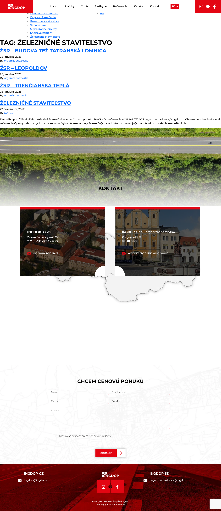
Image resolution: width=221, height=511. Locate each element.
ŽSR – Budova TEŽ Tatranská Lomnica (53, 51)
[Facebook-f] (214, 6)
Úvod (53, 6)
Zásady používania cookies (111, 504)
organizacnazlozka (16, 60)
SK (173, 6)
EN (102, 13)
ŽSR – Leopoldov (23, 68)
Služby (99, 6)
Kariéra (139, 6)
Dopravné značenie (43, 17)
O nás (84, 6)
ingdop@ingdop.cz (45, 253)
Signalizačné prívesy (43, 29)
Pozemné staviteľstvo (44, 21)
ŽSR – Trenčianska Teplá (34, 86)
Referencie (120, 6)
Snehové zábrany (41, 32)
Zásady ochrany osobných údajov (110, 501)
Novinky (69, 6)
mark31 (9, 113)
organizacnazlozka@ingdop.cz (148, 253)
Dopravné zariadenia (44, 13)
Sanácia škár (38, 25)
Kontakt (155, 6)
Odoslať (106, 453)
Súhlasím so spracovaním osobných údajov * (84, 436)
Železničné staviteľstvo (45, 36)
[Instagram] (201, 6)
